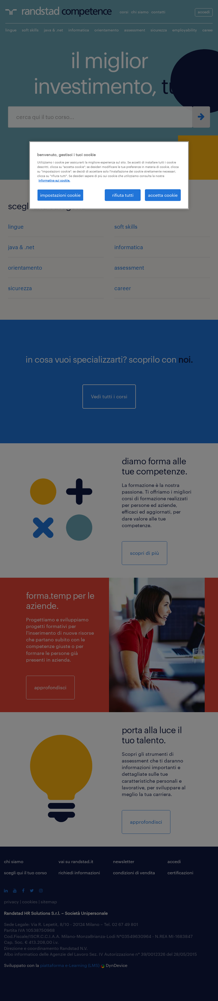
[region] (109, 175)
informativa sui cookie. (54, 180)
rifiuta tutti (122, 195)
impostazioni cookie (60, 195)
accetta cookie (163, 195)
